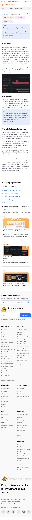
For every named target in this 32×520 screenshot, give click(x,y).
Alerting (26, 13)
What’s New (4, 378)
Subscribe (25, 315)
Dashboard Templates (23, 396)
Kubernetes (4, 401)
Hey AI (19, 435)
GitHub (19, 391)
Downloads (20, 393)
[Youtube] (24, 512)
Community (4, 420)
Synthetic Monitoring (7, 363)
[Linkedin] (13, 512)
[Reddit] (29, 512)
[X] (8, 512)
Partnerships (21, 420)
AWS (2, 393)
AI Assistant (4, 339)
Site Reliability (21, 357)
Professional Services (23, 433)
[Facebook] (3, 512)
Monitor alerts (5, 14)
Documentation (5, 13)
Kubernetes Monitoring (8, 349)
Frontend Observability (8, 361)
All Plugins (4, 391)
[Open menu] (29, 4)
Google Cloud (5, 396)
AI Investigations (6, 375)
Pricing (3, 332)
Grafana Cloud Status (7, 380)
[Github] (18, 512)
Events (3, 422)
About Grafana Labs (23, 414)
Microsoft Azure (6, 399)
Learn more (26, 1)
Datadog (3, 404)
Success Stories (22, 425)
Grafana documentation (16, 13)
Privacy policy (21, 319)
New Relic (4, 406)
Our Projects (20, 388)
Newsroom (20, 422)
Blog (2, 417)
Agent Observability (7, 342)
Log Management (22, 360)
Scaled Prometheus (23, 350)
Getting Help (21, 430)
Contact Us (20, 427)
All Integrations (5, 388)
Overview (4, 329)
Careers (19, 417)
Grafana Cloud (16, 488)
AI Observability (22, 329)
